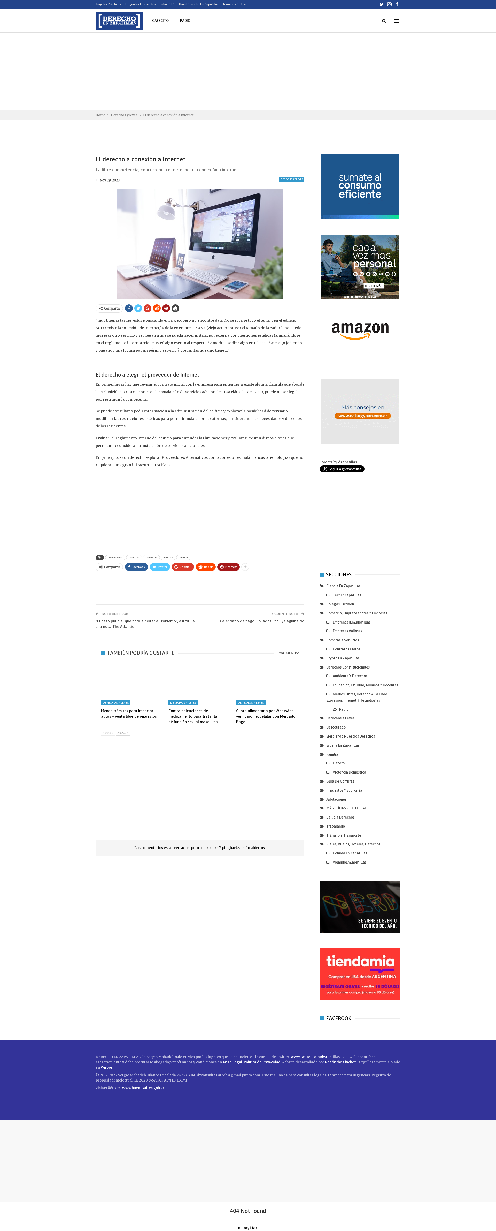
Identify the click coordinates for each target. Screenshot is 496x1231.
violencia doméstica (349, 772)
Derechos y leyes (291, 179)
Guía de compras (340, 781)
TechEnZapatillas (347, 595)
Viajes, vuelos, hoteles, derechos (353, 844)
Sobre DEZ (167, 4)
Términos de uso (234, 4)
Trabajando (335, 826)
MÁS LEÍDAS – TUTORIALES (348, 808)
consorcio (151, 557)
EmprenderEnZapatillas (351, 622)
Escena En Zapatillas (342, 745)
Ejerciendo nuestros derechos (350, 736)
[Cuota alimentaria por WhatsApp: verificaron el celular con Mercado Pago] (267, 683)
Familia (332, 754)
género (339, 763)
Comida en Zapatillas (350, 853)
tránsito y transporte (343, 835)
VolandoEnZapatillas (349, 862)
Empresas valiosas (347, 631)
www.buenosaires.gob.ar (143, 1088)
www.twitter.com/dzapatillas (315, 1057)
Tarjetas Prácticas (108, 4)
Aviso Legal (232, 1062)
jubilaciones (336, 799)
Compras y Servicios (342, 640)
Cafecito (160, 21)
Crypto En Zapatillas (342, 658)
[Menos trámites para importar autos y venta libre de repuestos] (132, 683)
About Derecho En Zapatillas (198, 4)
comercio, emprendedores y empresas (356, 613)
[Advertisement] (248, 71)
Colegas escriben (340, 604)
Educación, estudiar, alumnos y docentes (365, 685)
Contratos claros (346, 649)
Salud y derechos (340, 817)
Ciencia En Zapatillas (343, 586)
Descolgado (336, 727)
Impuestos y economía (344, 790)
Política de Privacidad (262, 1062)
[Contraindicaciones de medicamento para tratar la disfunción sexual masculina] (199, 683)
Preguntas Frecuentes (140, 4)
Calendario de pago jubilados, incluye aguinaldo (262, 621)
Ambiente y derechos (350, 676)
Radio (185, 21)
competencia (115, 557)
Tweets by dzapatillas (338, 462)
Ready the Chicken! (341, 1062)
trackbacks (209, 848)
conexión (134, 557)
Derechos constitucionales (348, 667)
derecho (168, 557)
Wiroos (107, 1067)
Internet (183, 557)
